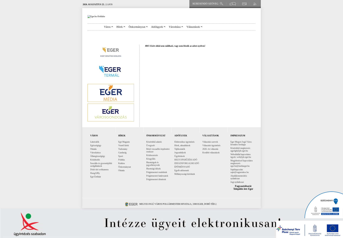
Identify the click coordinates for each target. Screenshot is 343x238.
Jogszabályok (180, 152)
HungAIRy (95, 173)
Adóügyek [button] (157, 26)
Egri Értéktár (95, 176)
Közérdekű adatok (154, 142)
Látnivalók (94, 142)
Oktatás (93, 149)
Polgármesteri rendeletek (156, 172)
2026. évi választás (210, 149)
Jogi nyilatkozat (237, 182)
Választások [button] (194, 26)
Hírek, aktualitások (182, 145)
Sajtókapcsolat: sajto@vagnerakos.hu (239, 170)
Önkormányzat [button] (137, 26)
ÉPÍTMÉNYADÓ (182, 167)
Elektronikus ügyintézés (184, 142)
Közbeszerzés (152, 155)
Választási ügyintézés (211, 145)
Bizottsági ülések (153, 168)
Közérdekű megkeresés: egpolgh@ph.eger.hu (240, 149)
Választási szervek (210, 142)
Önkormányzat (124, 167)
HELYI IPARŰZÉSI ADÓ (185, 159)
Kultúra (121, 163)
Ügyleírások (179, 156)
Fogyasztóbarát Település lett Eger (243, 187)
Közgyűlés (150, 159)
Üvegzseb (150, 145)
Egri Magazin (124, 142)
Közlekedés (95, 159)
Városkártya (95, 152)
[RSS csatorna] (255, 4)
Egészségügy (95, 145)
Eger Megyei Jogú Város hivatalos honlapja (241, 143)
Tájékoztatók (179, 149)
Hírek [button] (119, 26)
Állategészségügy (97, 156)
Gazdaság (122, 152)
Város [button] (107, 26)
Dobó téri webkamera (99, 169)
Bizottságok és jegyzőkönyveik (153, 163)
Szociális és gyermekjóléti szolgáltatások (101, 164)
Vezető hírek (123, 145)
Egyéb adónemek (181, 170)
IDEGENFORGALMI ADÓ (186, 163)
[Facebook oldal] (233, 4)
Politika (121, 159)
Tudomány (122, 149)
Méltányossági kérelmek (184, 174)
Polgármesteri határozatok (157, 176)
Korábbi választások (211, 152)
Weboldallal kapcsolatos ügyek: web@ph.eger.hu (240, 155)
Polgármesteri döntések (156, 179)
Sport (120, 156)
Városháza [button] (175, 26)
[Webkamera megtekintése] (244, 4)
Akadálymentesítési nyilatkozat (238, 177)
